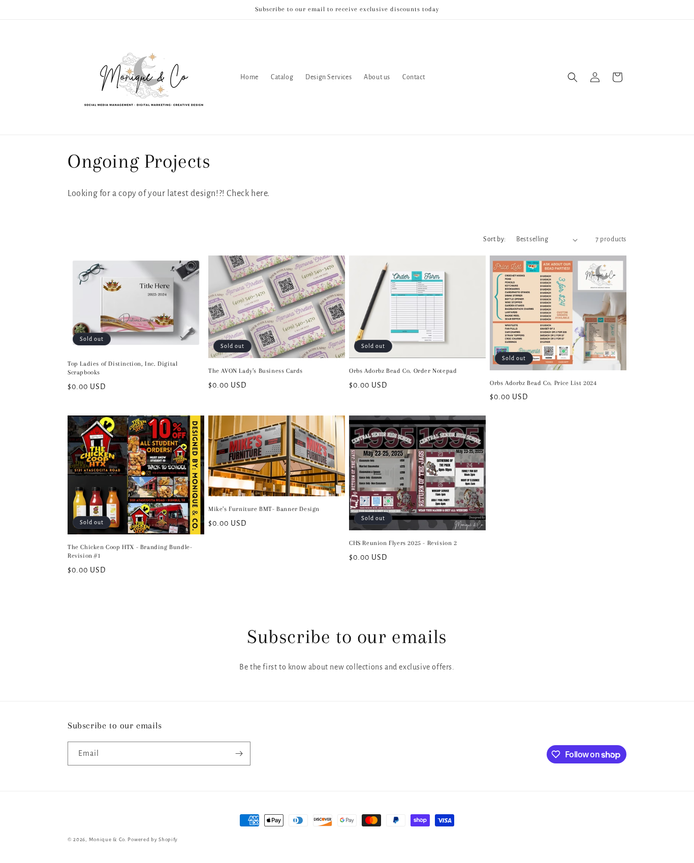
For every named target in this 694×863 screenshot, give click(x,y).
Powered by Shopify (153, 839)
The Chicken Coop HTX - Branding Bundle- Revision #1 (130, 551)
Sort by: (494, 239)
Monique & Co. (108, 839)
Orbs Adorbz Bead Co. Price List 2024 (543, 383)
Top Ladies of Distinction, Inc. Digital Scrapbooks (122, 368)
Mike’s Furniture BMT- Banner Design (264, 509)
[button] (572, 77)
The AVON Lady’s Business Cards (255, 370)
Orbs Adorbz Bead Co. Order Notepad (403, 370)
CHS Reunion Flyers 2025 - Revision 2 (403, 543)
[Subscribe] (239, 753)
